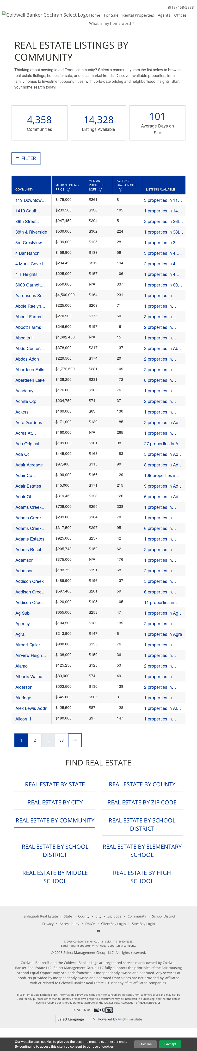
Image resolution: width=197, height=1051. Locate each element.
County (83, 916)
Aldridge (23, 697)
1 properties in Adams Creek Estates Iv (158, 517)
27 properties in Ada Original (163, 443)
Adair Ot (23, 496)
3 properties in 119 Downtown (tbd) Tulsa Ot (162, 200)
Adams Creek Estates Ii (28, 507)
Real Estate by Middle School (55, 877)
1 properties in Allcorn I (158, 718)
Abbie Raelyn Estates (28, 306)
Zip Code (114, 916)
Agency (22, 623)
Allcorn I (23, 718)
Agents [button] (164, 15)
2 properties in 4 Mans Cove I (159, 263)
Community (137, 916)
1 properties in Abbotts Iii (158, 337)
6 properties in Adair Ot (163, 496)
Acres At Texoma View (28, 433)
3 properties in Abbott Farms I (158, 316)
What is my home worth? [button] (111, 23)
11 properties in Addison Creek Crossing (159, 602)
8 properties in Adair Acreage (163, 464)
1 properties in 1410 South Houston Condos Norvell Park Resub (163, 210)
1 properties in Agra (163, 634)
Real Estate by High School (142, 877)
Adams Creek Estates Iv (28, 517)
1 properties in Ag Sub (161, 613)
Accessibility (69, 923)
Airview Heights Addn (30, 655)
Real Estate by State (55, 784)
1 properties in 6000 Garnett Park (163, 284)
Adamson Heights (24, 570)
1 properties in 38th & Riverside (162, 232)
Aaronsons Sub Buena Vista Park (30, 295)
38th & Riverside (31, 232)
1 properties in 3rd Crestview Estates (161, 242)
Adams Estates (29, 538)
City (98, 916)
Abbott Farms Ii (29, 327)
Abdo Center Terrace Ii (27, 348)
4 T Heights (26, 274)
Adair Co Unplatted (24, 475)
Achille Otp (25, 401)
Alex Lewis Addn (31, 708)
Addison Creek (29, 581)
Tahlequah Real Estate (40, 916)
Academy (24, 390)
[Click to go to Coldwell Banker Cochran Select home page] (45, 14)
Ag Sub (22, 613)
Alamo (21, 665)
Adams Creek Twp (28, 528)
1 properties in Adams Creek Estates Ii (158, 507)
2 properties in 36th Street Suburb (162, 221)
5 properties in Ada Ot (162, 454)
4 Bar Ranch (27, 253)
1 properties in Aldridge (158, 697)
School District (163, 916)
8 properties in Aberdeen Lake (158, 380)
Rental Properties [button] (138, 15)
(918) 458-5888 (181, 7)
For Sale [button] (111, 15)
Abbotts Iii (24, 337)
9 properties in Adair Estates (163, 486)
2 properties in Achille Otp (158, 401)
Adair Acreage (29, 464)
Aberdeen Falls (29, 369)
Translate (134, 1019)
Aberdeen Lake (30, 380)
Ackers (22, 411)
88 (61, 740)
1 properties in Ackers (158, 411)
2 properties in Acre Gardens (163, 422)
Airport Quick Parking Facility (29, 644)
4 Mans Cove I (29, 263)
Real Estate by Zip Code (142, 802)
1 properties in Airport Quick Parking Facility (158, 644)
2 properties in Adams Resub (158, 549)
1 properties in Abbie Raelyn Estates (158, 306)
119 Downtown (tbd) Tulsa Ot (29, 200)
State (68, 916)
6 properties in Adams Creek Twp (161, 528)
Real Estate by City (55, 802)
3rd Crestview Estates (28, 242)
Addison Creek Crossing (29, 602)
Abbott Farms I (29, 316)
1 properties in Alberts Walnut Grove (158, 676)
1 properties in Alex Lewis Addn (162, 708)
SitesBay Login (143, 923)
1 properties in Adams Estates (158, 538)
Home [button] (94, 15)
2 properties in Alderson (158, 687)
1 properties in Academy (158, 390)
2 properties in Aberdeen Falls (158, 369)
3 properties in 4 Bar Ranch (163, 253)
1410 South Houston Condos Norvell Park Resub (31, 210)
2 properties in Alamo (158, 665)
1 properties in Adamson (158, 560)
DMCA (90, 923)
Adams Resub (29, 549)
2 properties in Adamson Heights (161, 570)
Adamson (24, 560)
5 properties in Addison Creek (158, 581)
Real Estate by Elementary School (142, 850)
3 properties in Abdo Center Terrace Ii (163, 348)
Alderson (23, 687)
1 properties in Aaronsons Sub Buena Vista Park (160, 295)
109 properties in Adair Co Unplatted (162, 475)
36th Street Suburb (26, 221)
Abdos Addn (27, 359)
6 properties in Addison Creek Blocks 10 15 (158, 591)
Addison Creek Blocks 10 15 (29, 591)
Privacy (48, 923)
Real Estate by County (142, 784)
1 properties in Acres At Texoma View (160, 433)
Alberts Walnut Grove (29, 676)
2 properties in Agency (158, 623)
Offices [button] (180, 15)
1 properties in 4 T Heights (161, 274)
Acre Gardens (28, 422)
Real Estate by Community (55, 820)
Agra (20, 634)
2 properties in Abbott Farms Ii (158, 327)
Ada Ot (22, 454)
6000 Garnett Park (28, 284)
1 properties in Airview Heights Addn (159, 655)
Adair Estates (28, 486)
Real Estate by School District (142, 824)
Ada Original (27, 443)
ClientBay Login (113, 923)
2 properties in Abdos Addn (158, 359)
